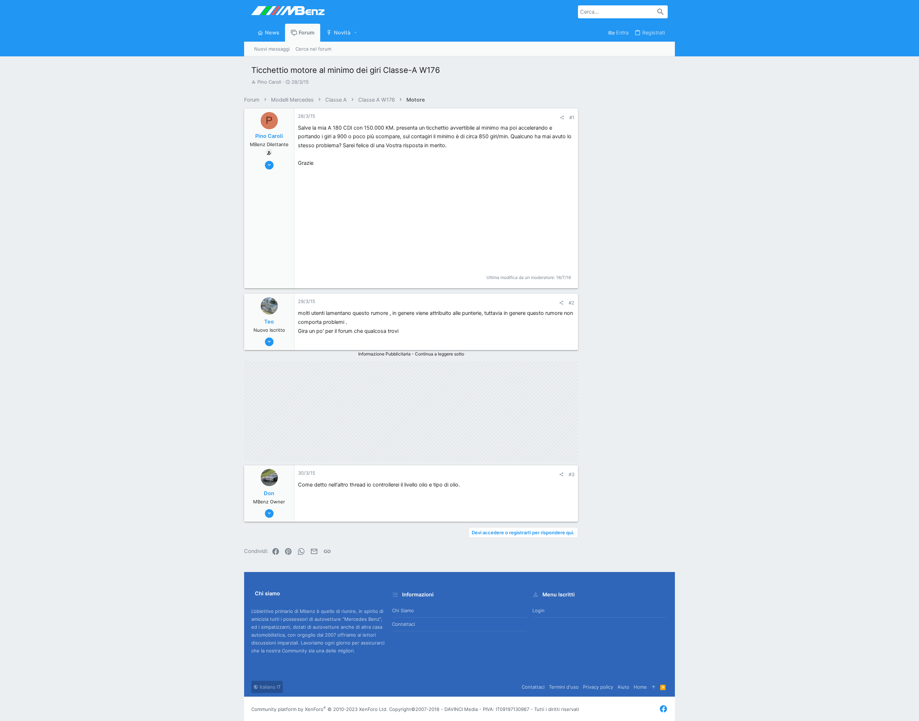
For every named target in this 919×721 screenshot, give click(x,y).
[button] (355, 32)
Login (538, 610)
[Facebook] (663, 708)
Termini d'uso (564, 687)
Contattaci (403, 624)
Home (640, 687)
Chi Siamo (403, 610)
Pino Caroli (269, 82)
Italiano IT (269, 687)
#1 (571, 117)
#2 (571, 303)
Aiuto (623, 687)
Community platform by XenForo (319, 709)
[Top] (653, 687)
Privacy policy (598, 687)
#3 (571, 474)
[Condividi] (562, 117)
